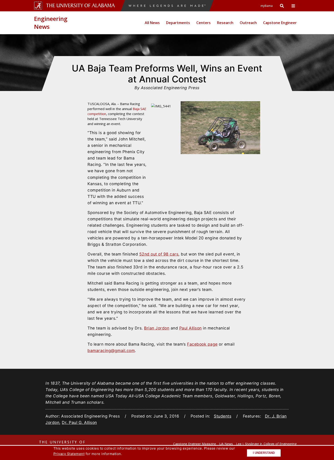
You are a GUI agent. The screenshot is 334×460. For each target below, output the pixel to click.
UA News (226, 444)
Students (222, 416)
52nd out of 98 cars (159, 254)
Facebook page (202, 344)
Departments (178, 22)
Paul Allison (190, 328)
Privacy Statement (69, 454)
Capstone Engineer (280, 22)
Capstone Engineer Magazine (194, 444)
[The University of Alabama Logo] (82, 6)
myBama (267, 6)
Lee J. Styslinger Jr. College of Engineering (266, 444)
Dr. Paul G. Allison (79, 422)
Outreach (248, 22)
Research (225, 22)
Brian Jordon (156, 328)
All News (152, 22)
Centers (203, 22)
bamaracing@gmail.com (111, 350)
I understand (264, 453)
